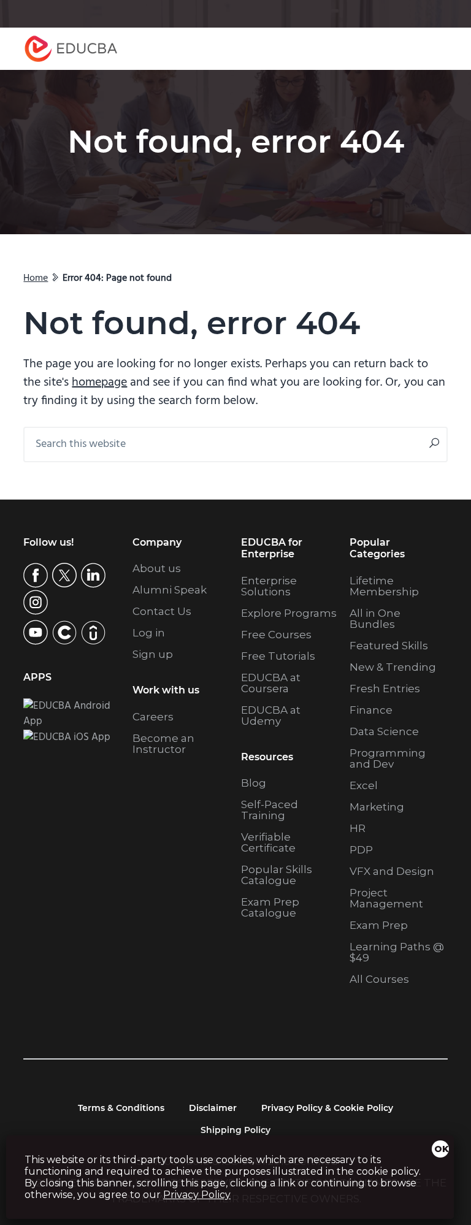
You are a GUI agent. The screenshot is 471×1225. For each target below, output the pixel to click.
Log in (148, 633)
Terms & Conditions (121, 1107)
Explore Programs (289, 613)
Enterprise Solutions (269, 586)
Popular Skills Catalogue (276, 875)
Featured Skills (389, 645)
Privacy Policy (197, 1194)
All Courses (379, 979)
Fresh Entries (385, 688)
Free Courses (276, 634)
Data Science (384, 731)
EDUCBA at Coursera (271, 683)
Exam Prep (379, 925)
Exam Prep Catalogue (270, 907)
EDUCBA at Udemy (271, 715)
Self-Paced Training (269, 810)
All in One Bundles (375, 618)
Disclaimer (213, 1107)
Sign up (152, 654)
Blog (253, 783)
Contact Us (161, 611)
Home (35, 278)
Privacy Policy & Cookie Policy (327, 1107)
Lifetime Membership (384, 586)
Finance (371, 710)
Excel (364, 785)
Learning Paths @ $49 (397, 952)
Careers (153, 717)
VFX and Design (392, 871)
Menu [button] (426, 49)
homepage (99, 382)
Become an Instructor (163, 743)
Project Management (386, 898)
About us (156, 568)
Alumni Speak (169, 590)
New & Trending (393, 667)
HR (358, 828)
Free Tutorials (278, 656)
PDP (361, 850)
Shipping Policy (235, 1129)
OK (441, 1148)
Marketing (377, 807)
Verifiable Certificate (268, 842)
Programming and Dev (388, 758)
